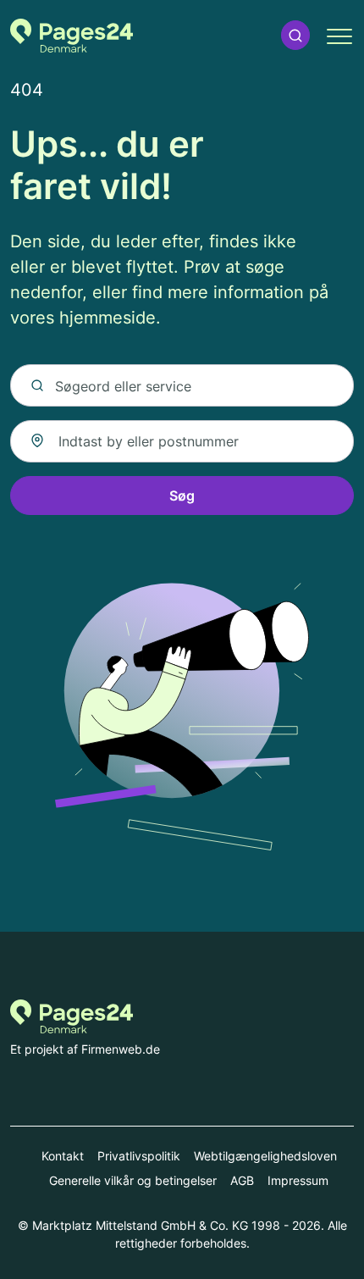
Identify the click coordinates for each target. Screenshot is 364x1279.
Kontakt (62, 1156)
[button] (295, 35)
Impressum (297, 1180)
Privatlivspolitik (138, 1156)
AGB (242, 1180)
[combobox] (182, 441)
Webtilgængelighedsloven (265, 1156)
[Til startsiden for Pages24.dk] (71, 36)
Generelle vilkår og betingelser (133, 1180)
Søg (182, 495)
